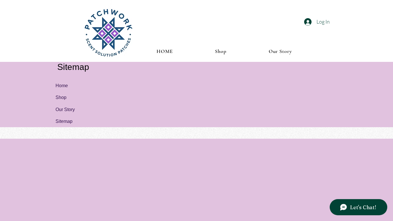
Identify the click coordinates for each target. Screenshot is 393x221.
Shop (61, 97)
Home (62, 85)
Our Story (65, 109)
